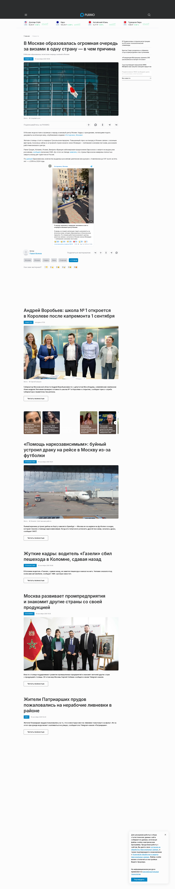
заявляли (73, 152)
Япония (37, 260)
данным (29, 159)
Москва (28, 260)
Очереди (63, 260)
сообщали (37, 152)
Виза (54, 260)
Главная (27, 36)
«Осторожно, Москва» (74, 135)
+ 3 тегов (73, 260)
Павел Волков (36, 253)
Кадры (46, 260)
